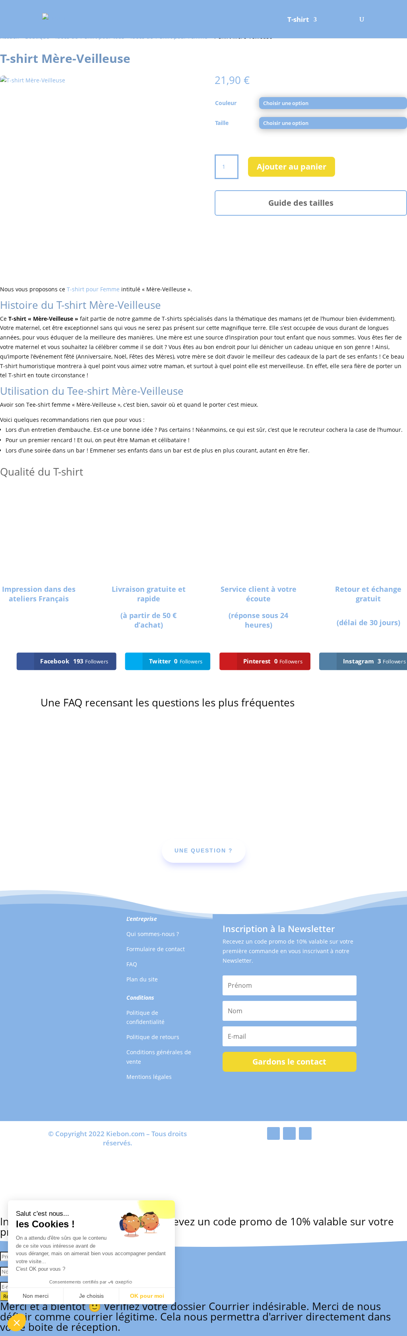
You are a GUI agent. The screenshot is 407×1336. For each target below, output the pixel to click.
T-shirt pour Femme (93, 289)
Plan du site (142, 979)
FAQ (131, 964)
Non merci (35, 1296)
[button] (16, 1322)
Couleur (225, 103)
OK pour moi (147, 1296)
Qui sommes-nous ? (152, 934)
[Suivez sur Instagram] (305, 1133)
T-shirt (298, 20)
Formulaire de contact (155, 949)
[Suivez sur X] (289, 1133)
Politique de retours (152, 1037)
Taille (222, 123)
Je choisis (91, 1296)
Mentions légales (149, 1077)
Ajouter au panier (291, 166)
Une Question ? (203, 850)
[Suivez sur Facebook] (273, 1133)
